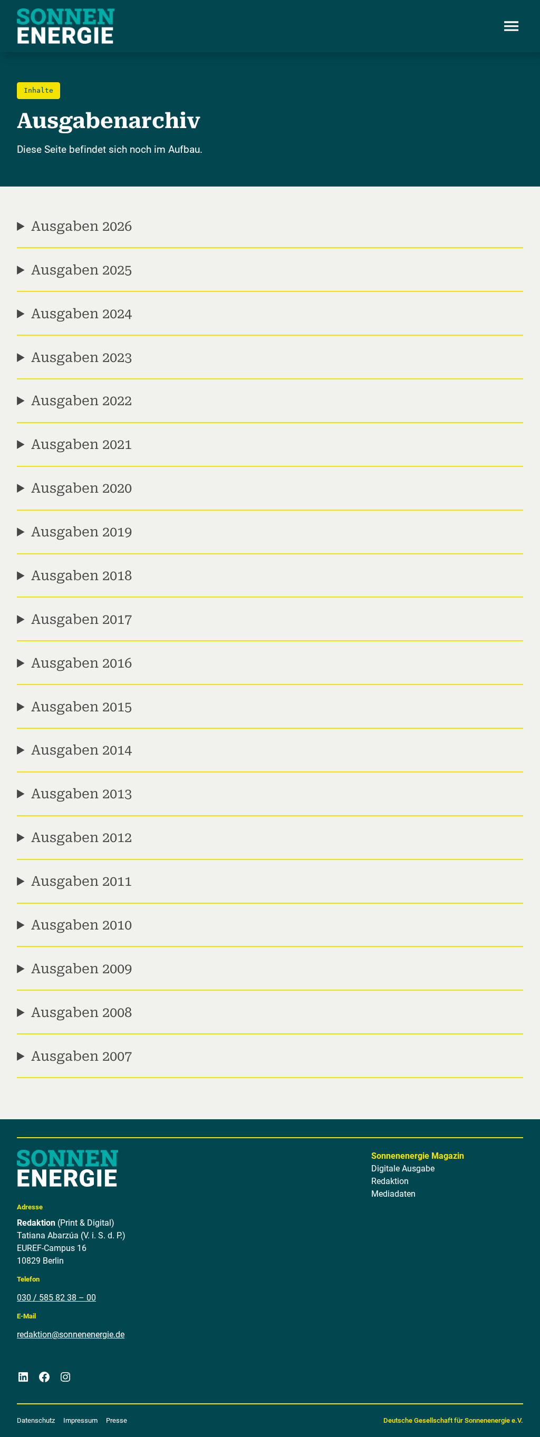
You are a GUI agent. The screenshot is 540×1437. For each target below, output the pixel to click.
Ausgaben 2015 (81, 707)
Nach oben (499, 1416)
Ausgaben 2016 (81, 663)
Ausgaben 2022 (81, 400)
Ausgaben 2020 (81, 488)
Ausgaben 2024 (81, 313)
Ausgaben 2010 (81, 925)
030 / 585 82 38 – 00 (56, 1298)
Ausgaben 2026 (81, 226)
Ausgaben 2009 (81, 968)
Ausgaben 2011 (81, 881)
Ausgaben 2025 (81, 270)
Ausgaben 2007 (81, 1056)
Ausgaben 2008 (81, 1012)
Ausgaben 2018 (81, 575)
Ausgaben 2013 (81, 793)
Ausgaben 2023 (81, 357)
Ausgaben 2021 (81, 444)
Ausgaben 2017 (81, 619)
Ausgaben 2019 (81, 532)
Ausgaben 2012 (81, 837)
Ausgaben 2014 (81, 750)
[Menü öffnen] (511, 26)
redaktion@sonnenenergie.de (70, 1335)
